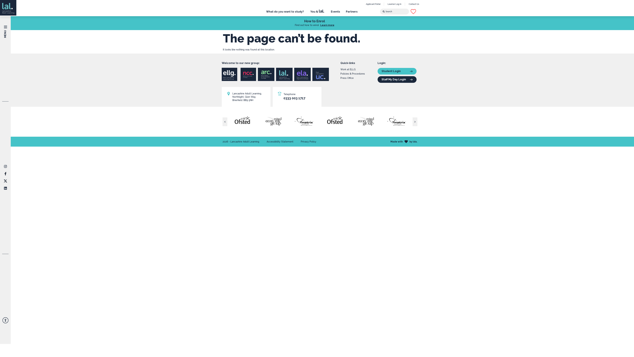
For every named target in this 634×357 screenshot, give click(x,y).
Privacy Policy (308, 141)
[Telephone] (280, 94)
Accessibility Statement (280, 141)
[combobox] (394, 12)
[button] (416, 11)
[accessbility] (5, 320)
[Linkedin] (5, 188)
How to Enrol (314, 21)
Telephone (289, 94)
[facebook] (5, 166)
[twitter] (5, 181)
